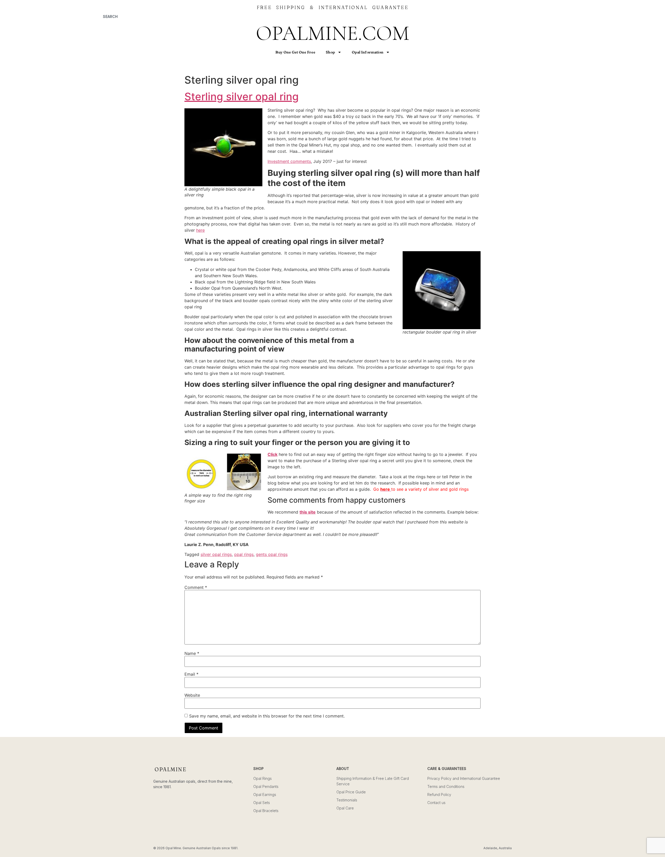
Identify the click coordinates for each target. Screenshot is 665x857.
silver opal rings (216, 554)
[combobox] (157, 16)
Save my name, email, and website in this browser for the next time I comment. (267, 716)
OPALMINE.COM (332, 33)
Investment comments (289, 161)
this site (308, 512)
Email (191, 674)
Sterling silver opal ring (241, 96)
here (200, 230)
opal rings (244, 554)
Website (192, 695)
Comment (195, 587)
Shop (330, 52)
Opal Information (367, 52)
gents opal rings (272, 554)
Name (191, 653)
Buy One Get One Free (295, 52)
